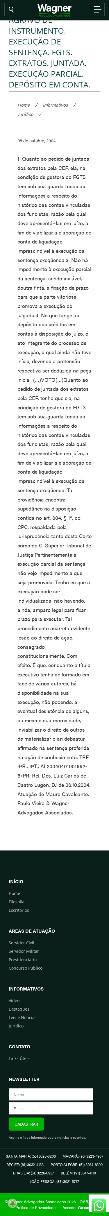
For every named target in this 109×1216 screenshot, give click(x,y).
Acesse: (78, 1207)
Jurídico (25, 114)
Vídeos (15, 1000)
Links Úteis (19, 1058)
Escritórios (19, 910)
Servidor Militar (24, 951)
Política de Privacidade (35, 1207)
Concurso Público (25, 968)
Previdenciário (23, 959)
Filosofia (16, 902)
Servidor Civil (21, 942)
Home (23, 104)
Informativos (55, 104)
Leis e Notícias (23, 1017)
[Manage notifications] (12, 1203)
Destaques (19, 1009)
